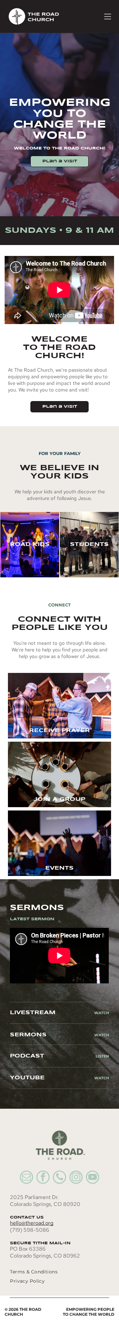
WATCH (101, 1035)
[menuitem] (53, 1271)
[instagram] (76, 1178)
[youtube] (92, 1178)
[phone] (59, 1178)
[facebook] (43, 1178)
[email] (26, 1178)
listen (102, 1056)
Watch (101, 1013)
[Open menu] (107, 16)
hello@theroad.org (31, 1223)
